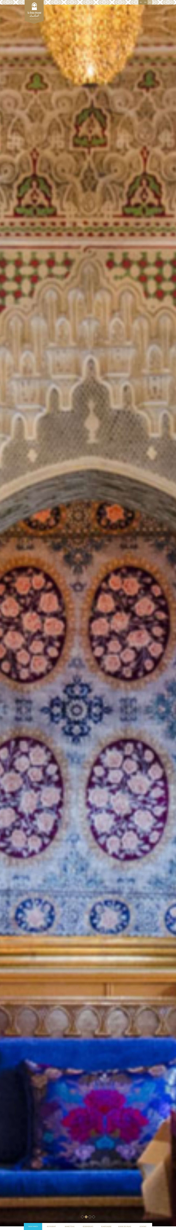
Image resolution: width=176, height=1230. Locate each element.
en (145, 2)
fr (141, 2)
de (150, 2)
